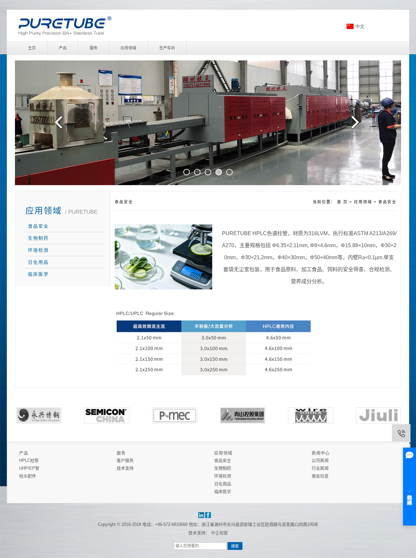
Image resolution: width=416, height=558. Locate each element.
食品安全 (38, 226)
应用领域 (128, 48)
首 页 (342, 202)
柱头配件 (27, 476)
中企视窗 (219, 532)
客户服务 (125, 460)
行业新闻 (320, 468)
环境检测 (38, 250)
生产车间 (167, 48)
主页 (32, 48)
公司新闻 (320, 460)
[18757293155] (401, 433)
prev (56, 125)
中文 (359, 26)
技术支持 (125, 468)
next (359, 125)
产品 (63, 48)
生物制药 (38, 238)
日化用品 (38, 262)
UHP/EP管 (29, 468)
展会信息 (320, 476)
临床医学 (38, 274)
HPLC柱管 (29, 460)
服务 (94, 48)
